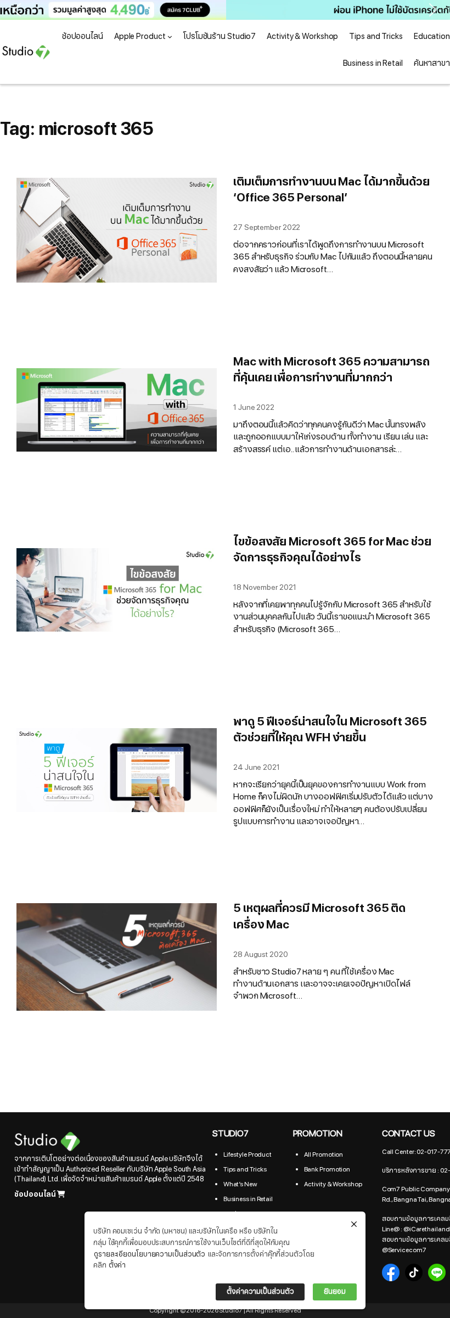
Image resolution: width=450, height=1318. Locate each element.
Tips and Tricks (245, 1169)
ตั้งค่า (117, 1265)
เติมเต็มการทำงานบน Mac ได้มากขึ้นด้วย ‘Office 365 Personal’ (331, 190)
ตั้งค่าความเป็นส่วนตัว (260, 1291)
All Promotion (324, 1154)
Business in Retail (248, 1199)
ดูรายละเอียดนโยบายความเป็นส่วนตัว (149, 1254)
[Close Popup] (354, 1225)
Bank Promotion (327, 1169)
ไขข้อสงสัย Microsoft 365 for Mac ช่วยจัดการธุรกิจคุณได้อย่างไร (332, 550)
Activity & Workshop (333, 1184)
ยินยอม (335, 1291)
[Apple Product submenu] (169, 36)
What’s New (240, 1184)
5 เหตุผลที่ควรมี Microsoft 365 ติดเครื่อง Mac (319, 916)
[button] (225, 10)
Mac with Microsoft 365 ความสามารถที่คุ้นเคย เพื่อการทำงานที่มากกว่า (331, 370)
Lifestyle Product (247, 1154)
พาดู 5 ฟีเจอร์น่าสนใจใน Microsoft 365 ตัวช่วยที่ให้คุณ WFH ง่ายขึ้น (330, 730)
